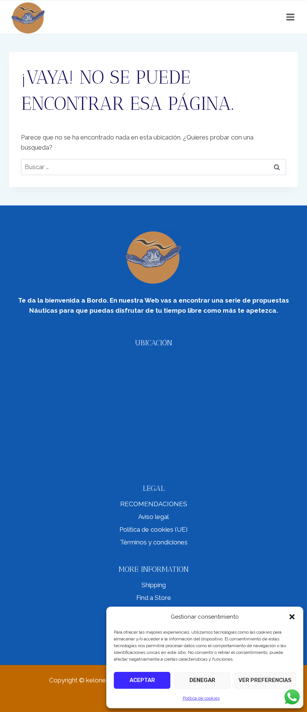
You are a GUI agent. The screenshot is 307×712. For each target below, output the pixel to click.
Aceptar (142, 680)
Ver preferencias (265, 680)
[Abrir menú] (290, 17)
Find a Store (153, 597)
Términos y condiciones (154, 542)
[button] (292, 617)
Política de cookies (201, 698)
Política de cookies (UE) (153, 529)
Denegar (202, 680)
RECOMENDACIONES (153, 504)
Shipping (154, 585)
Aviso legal (153, 516)
